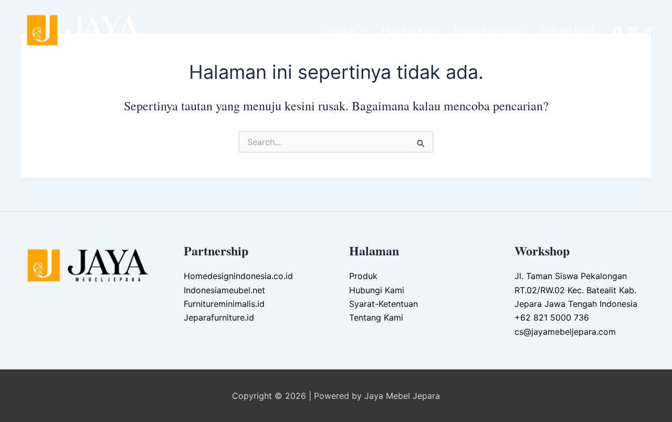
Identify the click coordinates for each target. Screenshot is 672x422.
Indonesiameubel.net (224, 290)
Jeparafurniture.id (219, 317)
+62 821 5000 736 (551, 317)
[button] (360, 30)
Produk (341, 30)
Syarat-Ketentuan (488, 30)
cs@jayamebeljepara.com (565, 331)
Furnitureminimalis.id (224, 304)
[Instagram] (633, 31)
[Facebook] (617, 31)
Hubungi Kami (409, 30)
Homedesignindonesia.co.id (238, 276)
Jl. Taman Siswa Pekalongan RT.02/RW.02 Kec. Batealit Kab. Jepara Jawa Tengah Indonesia (575, 290)
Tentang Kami (567, 30)
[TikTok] (649, 31)
